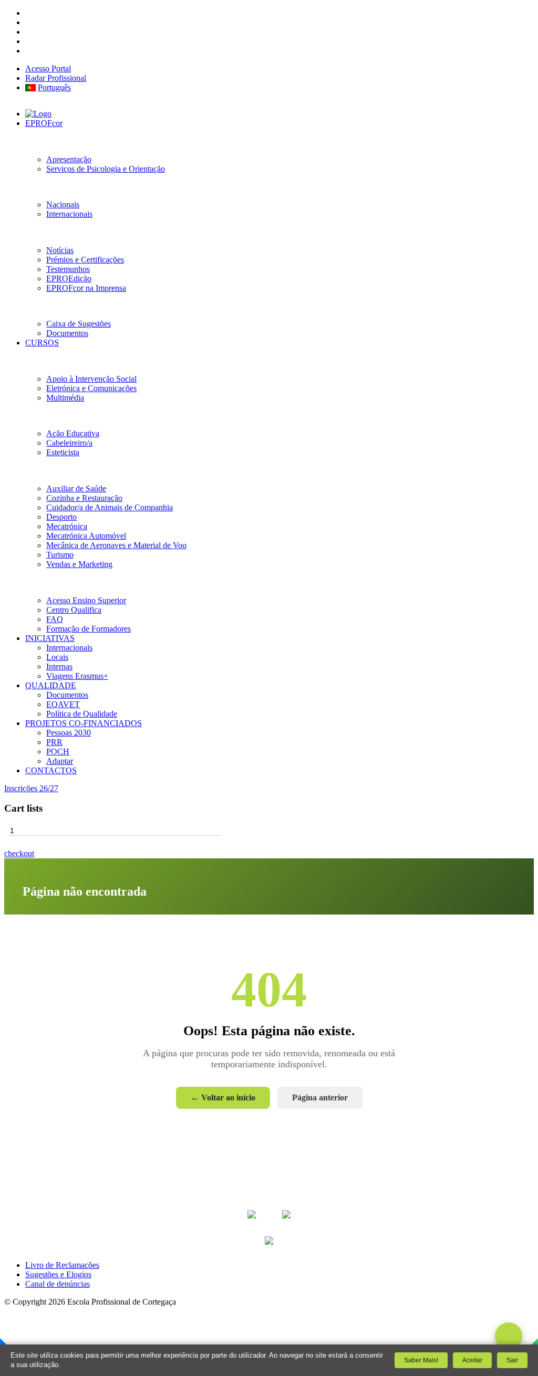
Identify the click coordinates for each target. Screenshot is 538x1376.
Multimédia (65, 397)
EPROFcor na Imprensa (86, 287)
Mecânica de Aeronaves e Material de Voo (116, 545)
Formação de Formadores (88, 628)
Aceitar (472, 1360)
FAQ (54, 619)
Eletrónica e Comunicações (91, 388)
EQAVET (63, 704)
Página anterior (320, 1097)
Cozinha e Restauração (84, 497)
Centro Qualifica (73, 609)
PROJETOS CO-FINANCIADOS (83, 723)
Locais (57, 657)
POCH (57, 751)
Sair (512, 1360)
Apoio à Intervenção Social (91, 378)
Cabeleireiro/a (69, 442)
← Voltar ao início (223, 1097)
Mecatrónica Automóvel (86, 535)
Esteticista (62, 452)
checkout (19, 853)
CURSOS (42, 342)
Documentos (67, 333)
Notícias (60, 250)
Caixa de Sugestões (78, 323)
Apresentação (68, 159)
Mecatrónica (66, 526)
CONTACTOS (51, 770)
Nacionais (62, 204)
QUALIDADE (50, 685)
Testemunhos (68, 269)
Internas (59, 666)
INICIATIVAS (50, 638)
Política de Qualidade (81, 713)
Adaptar (59, 761)
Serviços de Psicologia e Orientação (105, 168)
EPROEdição (68, 278)
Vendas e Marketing (79, 564)
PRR (54, 742)
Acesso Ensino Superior (86, 600)
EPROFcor (44, 123)
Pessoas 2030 (68, 732)
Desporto (61, 516)
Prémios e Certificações (85, 259)
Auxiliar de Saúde (76, 488)
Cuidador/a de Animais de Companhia (109, 507)
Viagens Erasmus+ (77, 675)
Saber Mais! (421, 1360)
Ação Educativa (72, 433)
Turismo (60, 554)
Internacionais (69, 213)
